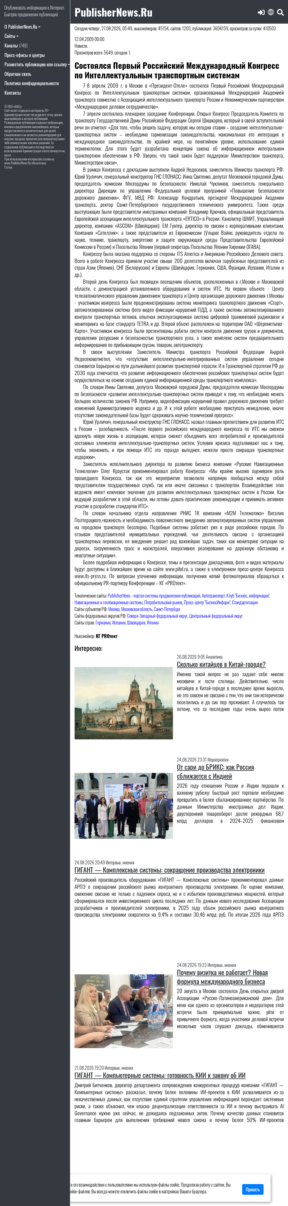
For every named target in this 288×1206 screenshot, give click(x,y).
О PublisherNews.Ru (20, 26)
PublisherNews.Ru (113, 12)
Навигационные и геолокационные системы (109, 602)
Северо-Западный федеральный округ (157, 615)
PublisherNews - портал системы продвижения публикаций (154, 595)
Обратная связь (17, 74)
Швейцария (136, 622)
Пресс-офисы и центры (24, 55)
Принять (253, 1189)
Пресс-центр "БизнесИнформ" (207, 602)
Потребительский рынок (163, 602)
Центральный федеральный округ (216, 615)
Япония (153, 622)
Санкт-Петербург (167, 609)
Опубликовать (15, 7)
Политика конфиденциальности (31, 83)
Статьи (8, 167)
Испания (118, 622)
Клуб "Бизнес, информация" (247, 595)
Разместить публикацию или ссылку (35, 64)
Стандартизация (245, 602)
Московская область (136, 609)
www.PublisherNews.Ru (17, 162)
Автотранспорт (213, 595)
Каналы (16, 45)
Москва (114, 609)
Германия (103, 622)
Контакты (12, 92)
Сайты (9, 36)
